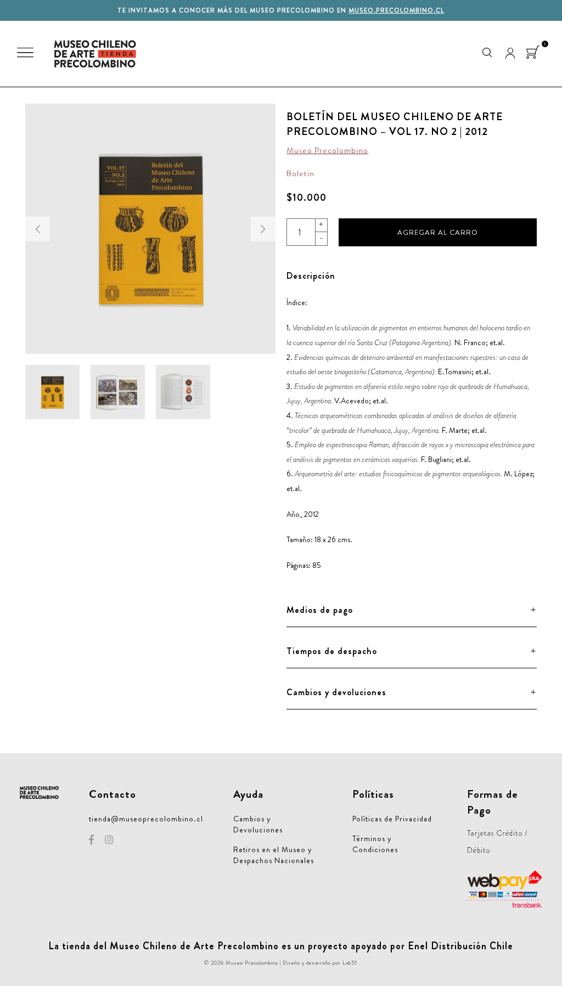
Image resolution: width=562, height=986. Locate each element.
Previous (37, 229)
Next (263, 229)
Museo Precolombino (327, 150)
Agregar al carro (437, 232)
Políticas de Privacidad (392, 818)
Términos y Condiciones (375, 844)
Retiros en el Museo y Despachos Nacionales (273, 855)
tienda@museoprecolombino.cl (146, 818)
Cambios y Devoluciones (258, 824)
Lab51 (349, 963)
